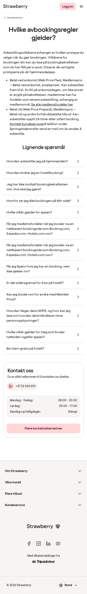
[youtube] (58, 543)
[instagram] (38, 543)
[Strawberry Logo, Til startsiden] (15, 6)
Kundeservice (13, 17)
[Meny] (81, 6)
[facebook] (29, 543)
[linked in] (48, 543)
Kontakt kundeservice (26, 124)
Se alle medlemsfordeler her (52, 104)
